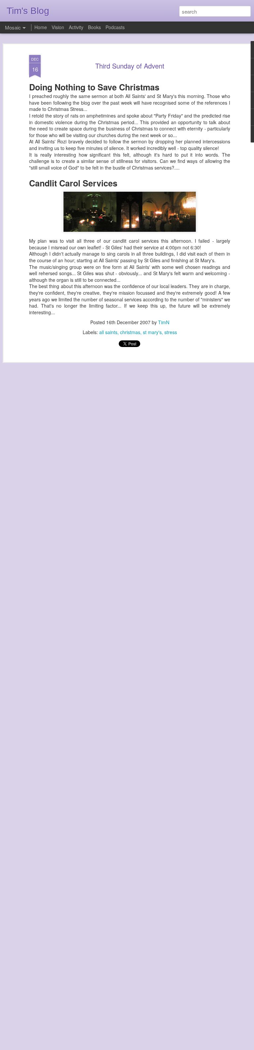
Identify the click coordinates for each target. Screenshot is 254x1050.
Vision (58, 27)
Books (94, 27)
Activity (76, 27)
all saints (108, 332)
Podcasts (115, 27)
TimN (163, 322)
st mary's (152, 332)
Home (40, 27)
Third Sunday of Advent (129, 66)
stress (170, 332)
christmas (130, 332)
